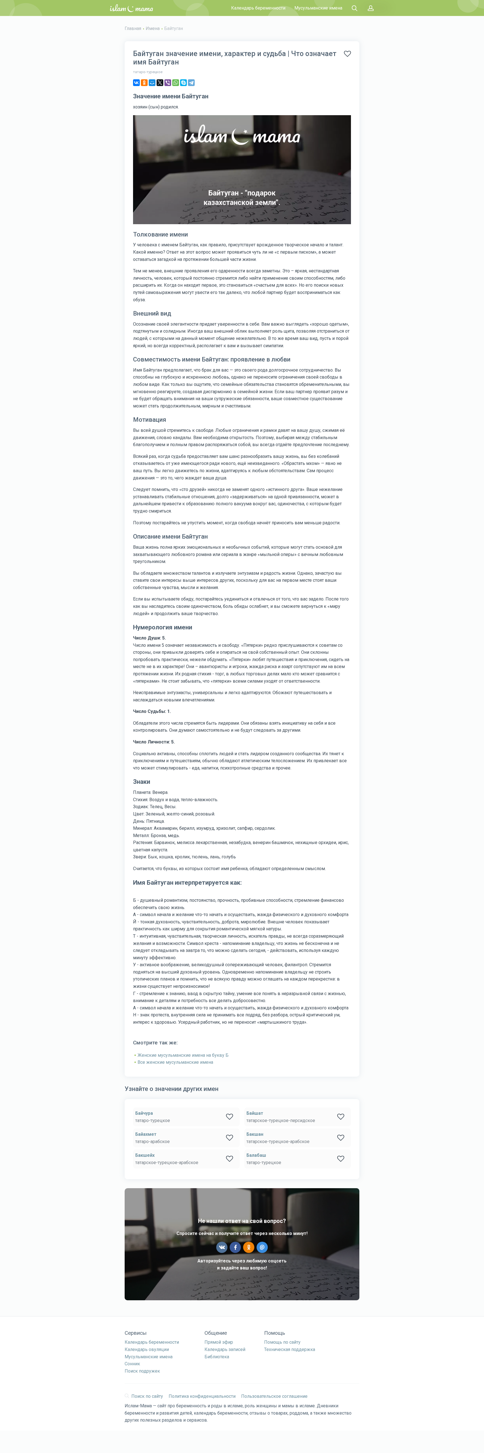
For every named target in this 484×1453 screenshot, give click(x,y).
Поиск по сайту (147, 1396)
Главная (133, 28)
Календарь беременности (258, 8)
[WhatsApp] (175, 82)
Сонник (132, 1363)
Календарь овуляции (147, 1349)
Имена (153, 28)
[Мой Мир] (152, 82)
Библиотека (216, 1356)
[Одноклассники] (144, 82)
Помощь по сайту (282, 1342)
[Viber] (167, 82)
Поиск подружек (142, 1371)
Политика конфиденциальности (202, 1396)
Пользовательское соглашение (274, 1396)
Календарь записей (224, 1349)
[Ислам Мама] (131, 8)
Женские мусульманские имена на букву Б (183, 1055)
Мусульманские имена (318, 8)
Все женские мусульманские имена (175, 1062)
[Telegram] (191, 82)
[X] (160, 82)
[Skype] (183, 82)
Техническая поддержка (289, 1349)
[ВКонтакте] (136, 82)
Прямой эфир (218, 1342)
